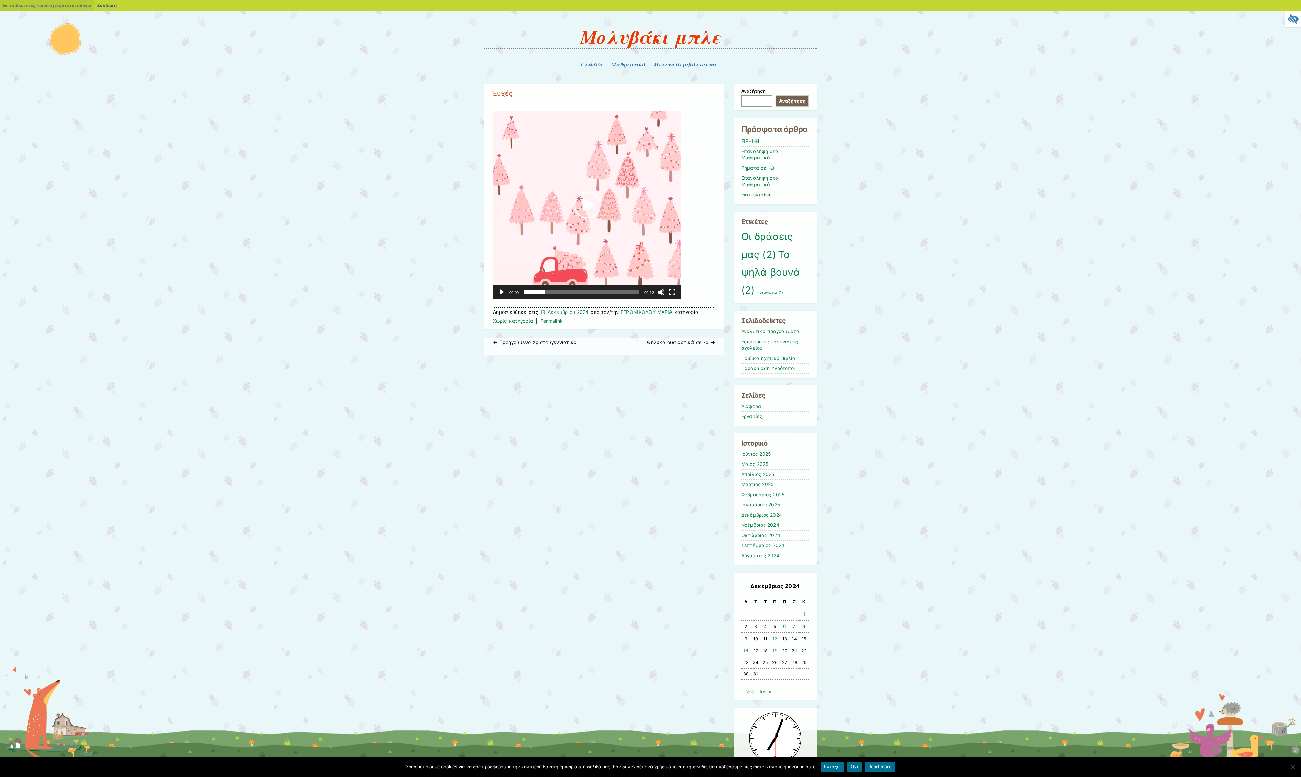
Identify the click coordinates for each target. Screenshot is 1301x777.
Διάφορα (751, 406)
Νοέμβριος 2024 (760, 525)
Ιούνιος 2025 (756, 454)
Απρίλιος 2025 (758, 474)
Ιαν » (765, 691)
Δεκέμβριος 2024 (761, 515)
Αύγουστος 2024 (760, 555)
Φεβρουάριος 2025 (763, 494)
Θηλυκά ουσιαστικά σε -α (681, 342)
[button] (587, 205)
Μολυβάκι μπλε (650, 36)
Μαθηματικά (628, 64)
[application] (587, 205)
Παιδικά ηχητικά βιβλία (768, 358)
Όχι (854, 766)
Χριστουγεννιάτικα (535, 342)
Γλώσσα (592, 64)
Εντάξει (832, 766)
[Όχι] (1292, 766)
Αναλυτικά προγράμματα (770, 331)
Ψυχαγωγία (770, 292)
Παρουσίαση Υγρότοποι (768, 368)
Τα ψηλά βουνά (770, 272)
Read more (880, 766)
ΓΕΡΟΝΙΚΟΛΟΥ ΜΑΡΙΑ (647, 312)
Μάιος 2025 (754, 464)
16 (746, 650)
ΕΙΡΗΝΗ (750, 141)
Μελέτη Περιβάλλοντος (685, 64)
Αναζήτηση (753, 91)
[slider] (581, 292)
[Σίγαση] (661, 292)
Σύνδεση (107, 5)
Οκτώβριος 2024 (760, 535)
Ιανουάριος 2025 (760, 505)
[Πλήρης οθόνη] (672, 292)
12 (775, 638)
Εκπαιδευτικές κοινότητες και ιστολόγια (46, 5)
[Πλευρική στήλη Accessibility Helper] (1293, 19)
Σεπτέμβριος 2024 (763, 545)
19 (775, 650)
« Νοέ (748, 691)
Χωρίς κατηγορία (513, 321)
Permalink (551, 321)
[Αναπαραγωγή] (501, 292)
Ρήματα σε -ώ (758, 168)
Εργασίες (751, 416)
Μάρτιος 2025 (757, 484)
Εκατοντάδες (756, 194)
